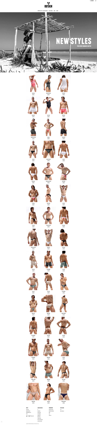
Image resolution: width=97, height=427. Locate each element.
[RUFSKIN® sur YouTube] (29, 416)
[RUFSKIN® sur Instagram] (33, 416)
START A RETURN (39, 412)
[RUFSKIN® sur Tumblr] (31, 416)
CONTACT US (50, 415)
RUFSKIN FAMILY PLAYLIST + (28, 412)
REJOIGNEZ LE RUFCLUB (51, 409)
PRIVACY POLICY (39, 416)
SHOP (54, 10)
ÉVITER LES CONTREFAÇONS (40, 419)
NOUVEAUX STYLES (40, 10)
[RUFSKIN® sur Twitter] (26, 416)
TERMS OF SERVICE (39, 418)
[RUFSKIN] (48, 5)
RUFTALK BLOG (27, 409)
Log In (60, 409)
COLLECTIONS (51, 10)
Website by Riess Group (37, 423)
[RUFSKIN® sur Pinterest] (30, 416)
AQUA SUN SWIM (45, 10)
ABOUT (57, 10)
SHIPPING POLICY (39, 415)
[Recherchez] (90, 1)
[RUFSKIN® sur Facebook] (28, 416)
